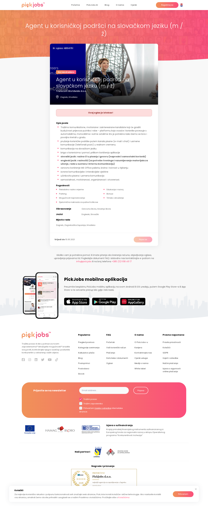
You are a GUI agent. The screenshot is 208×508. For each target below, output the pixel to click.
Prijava (140, 390)
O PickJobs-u (141, 342)
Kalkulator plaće (86, 352)
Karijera (138, 347)
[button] (182, 5)
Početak (110, 342)
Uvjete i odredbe (103, 408)
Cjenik (134, 5)
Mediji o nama (141, 363)
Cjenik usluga (141, 358)
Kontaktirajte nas (143, 352)
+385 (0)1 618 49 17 (122, 261)
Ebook (81, 373)
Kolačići (166, 347)
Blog (107, 5)
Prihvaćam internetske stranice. (101, 410)
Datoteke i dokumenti (117, 358)
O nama (120, 5)
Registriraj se (167, 5)
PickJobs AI (92, 5)
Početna (75, 5)
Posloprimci (84, 363)
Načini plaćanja (170, 363)
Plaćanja (110, 352)
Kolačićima (123, 497)
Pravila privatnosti (172, 342)
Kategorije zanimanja (88, 347)
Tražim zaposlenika (93, 403)
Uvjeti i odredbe (170, 358)
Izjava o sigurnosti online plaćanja (172, 370)
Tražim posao (90, 399)
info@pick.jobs (84, 261)
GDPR (165, 352)
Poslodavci (83, 368)
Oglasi (109, 363)
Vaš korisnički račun (116, 347)
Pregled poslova (86, 342)
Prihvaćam (183, 494)
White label (140, 368)
